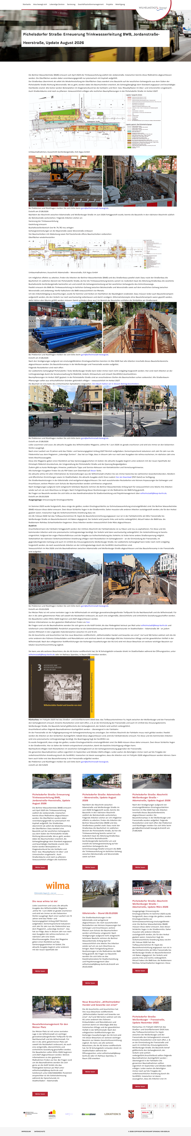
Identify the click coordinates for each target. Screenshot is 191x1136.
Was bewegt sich (40, 4)
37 (167, 1106)
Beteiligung (120, 4)
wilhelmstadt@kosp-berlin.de (153, 493)
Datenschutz (39, 1131)
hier (88, 622)
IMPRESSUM (26, 1131)
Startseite (27, 4)
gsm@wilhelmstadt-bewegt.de (94, 208)
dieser (93, 470)
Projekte (109, 4)
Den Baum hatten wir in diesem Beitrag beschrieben (115, 384)
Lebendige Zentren (57, 4)
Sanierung (71, 4)
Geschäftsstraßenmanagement (91, 4)
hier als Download (123, 477)
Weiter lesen (40, 867)
